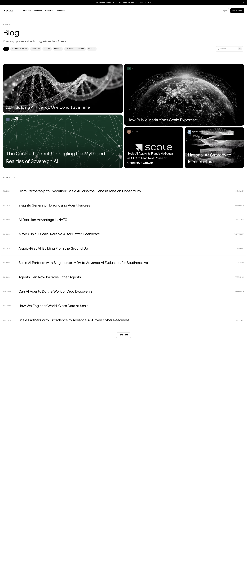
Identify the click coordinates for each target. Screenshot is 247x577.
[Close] (201, 564)
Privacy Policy (96, 570)
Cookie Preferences (150, 569)
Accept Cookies (188, 569)
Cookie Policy (82, 570)
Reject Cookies (170, 569)
